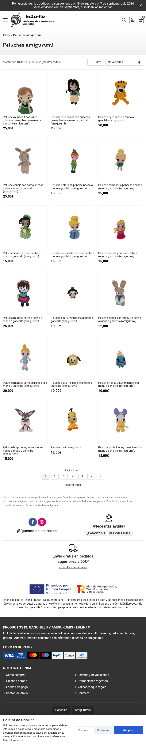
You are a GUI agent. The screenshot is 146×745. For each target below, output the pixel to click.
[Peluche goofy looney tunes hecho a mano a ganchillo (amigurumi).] (120, 422)
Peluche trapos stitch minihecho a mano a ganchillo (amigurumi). (118, 384)
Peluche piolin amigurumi (66, 447)
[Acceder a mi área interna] (132, 20)
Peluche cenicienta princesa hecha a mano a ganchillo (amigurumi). (72, 255)
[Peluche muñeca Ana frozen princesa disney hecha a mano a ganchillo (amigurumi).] (25, 92)
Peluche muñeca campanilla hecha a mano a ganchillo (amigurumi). (25, 384)
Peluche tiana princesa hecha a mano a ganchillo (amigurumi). (21, 255)
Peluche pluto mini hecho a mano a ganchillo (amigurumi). (72, 384)
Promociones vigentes (93, 681)
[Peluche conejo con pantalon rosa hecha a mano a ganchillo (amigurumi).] (25, 160)
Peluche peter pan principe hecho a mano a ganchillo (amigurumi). (72, 186)
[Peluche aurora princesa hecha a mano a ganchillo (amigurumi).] (120, 228)
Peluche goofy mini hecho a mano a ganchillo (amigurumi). (72, 319)
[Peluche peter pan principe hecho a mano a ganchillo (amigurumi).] (73, 160)
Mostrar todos (51, 62)
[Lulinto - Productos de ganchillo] (32, 20)
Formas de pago (17, 687)
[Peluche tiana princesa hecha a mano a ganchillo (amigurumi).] (25, 228)
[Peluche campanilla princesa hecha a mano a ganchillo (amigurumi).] (120, 160)
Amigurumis (83, 710)
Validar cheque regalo (92, 687)
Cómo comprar (15, 675)
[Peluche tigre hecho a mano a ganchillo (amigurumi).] (120, 92)
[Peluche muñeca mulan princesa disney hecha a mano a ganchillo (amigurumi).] (73, 92)
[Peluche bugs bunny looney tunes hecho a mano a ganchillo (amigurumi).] (25, 422)
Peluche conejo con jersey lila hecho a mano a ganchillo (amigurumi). (119, 319)
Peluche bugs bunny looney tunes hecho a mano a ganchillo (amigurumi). (23, 450)
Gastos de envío (17, 693)
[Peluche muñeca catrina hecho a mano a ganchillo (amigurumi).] (25, 292)
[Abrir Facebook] (32, 522)
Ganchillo (61, 710)
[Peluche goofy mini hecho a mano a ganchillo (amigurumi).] (73, 292)
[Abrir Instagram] (42, 522)
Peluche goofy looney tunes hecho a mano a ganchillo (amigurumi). (120, 449)
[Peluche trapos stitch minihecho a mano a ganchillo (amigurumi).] (120, 357)
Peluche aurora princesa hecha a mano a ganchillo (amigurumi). (117, 255)
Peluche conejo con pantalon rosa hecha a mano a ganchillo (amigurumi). (23, 188)
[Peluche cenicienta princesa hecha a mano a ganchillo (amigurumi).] (73, 228)
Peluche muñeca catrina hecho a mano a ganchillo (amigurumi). (22, 319)
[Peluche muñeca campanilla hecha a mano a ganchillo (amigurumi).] (25, 357)
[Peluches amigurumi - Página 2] (91, 477)
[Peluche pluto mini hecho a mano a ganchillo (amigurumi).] (73, 357)
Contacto (83, 693)
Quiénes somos (16, 681)
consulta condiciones (73, 567)
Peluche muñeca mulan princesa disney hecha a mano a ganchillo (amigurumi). (70, 120)
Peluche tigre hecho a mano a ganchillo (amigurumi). (116, 119)
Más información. (13, 740)
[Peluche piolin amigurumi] (73, 422)
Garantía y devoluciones (93, 675)
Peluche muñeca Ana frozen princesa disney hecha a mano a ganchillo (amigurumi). (22, 120)
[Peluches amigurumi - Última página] (100, 477)
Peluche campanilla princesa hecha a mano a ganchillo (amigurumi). (120, 186)
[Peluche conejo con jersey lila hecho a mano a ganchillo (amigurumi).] (120, 292)
